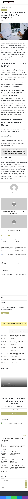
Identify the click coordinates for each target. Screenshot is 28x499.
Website (3, 302)
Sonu (4, 20)
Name (2, 292)
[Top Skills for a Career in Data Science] (5, 361)
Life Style (4, 485)
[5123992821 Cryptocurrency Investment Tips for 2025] (5, 349)
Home (3, 7)
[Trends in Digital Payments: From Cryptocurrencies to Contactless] (5, 468)
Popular (4, 331)
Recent (13, 331)
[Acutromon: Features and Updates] (21, 257)
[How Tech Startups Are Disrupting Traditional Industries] (5, 454)
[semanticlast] (8, 2)
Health (3, 487)
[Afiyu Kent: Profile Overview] (7, 257)
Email (2, 297)
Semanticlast (8, 7)
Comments (22, 331)
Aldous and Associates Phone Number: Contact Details (7, 249)
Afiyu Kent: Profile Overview (5, 262)
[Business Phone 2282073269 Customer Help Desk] (5, 337)
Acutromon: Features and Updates (20, 262)
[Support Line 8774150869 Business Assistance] (5, 343)
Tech (3, 482)
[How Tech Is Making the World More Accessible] (5, 355)
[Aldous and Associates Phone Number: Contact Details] (7, 242)
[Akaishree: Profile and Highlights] (21, 242)
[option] (14, 379)
